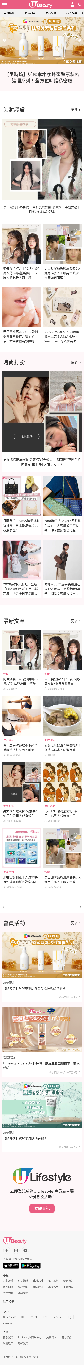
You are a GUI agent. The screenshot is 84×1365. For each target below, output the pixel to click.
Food (45, 1317)
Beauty (57, 1317)
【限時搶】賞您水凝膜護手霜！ (25, 1138)
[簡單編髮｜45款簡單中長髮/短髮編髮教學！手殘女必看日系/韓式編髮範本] (21, 650)
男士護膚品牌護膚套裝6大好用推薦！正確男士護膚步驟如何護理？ (62, 273)
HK (23, 1317)
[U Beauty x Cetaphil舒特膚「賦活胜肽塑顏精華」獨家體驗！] (42, 1029)
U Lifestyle (9, 1317)
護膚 (47, 872)
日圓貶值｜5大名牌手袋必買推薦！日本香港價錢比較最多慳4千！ (21, 525)
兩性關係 (8, 1286)
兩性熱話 (49, 806)
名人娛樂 (71, 13)
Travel (33, 1317)
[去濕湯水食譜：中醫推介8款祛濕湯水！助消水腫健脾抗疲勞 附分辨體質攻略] (63, 716)
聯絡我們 (23, 1343)
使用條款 (66, 1337)
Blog (68, 1317)
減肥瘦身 (8, 740)
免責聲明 (51, 1337)
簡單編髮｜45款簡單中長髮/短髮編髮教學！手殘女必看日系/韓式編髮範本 (21, 683)
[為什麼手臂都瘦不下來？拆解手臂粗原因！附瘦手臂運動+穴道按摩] (21, 716)
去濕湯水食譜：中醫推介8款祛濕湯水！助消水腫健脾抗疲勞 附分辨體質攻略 (62, 750)
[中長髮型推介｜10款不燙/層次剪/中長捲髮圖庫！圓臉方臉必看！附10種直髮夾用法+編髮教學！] (63, 650)
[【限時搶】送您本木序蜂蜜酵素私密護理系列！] (42, 955)
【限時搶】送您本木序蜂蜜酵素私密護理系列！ (36, 988)
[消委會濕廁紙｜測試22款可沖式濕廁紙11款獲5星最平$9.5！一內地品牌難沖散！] (21, 848)
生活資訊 (8, 872)
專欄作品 (53, 1286)
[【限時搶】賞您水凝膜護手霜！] (42, 1105)
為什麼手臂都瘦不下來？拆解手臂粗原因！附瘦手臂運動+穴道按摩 (20, 750)
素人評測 (38, 1286)
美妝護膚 (9, 13)
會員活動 (8, 1292)
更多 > (76, 110)
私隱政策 (8, 1343)
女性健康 (49, 740)
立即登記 (42, 1208)
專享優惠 (23, 1292)
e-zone (7, 1323)
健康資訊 (68, 1280)
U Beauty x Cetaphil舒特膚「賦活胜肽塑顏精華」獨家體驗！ (41, 1065)
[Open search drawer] (80, 4)
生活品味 (50, 13)
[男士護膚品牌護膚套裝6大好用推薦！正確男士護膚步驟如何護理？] (63, 848)
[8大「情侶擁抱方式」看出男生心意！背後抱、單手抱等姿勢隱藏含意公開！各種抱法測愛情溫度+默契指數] (63, 782)
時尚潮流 (30, 13)
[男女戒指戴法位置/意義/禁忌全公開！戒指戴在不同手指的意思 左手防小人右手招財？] (21, 782)
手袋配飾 (8, 806)
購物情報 (23, 1286)
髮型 (6, 674)
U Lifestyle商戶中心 (29, 1337)
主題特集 (68, 1286)
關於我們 (8, 1337)
